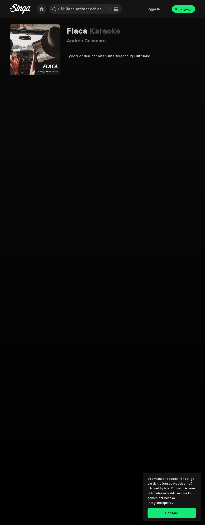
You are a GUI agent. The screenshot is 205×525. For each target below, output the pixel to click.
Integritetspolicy (160, 503)
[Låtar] (116, 9)
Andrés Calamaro (86, 41)
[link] (41, 9)
